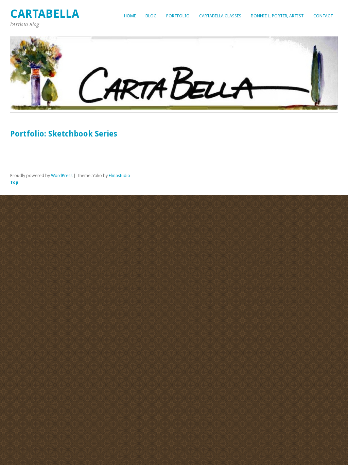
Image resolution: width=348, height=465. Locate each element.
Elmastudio (119, 175)
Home (130, 15)
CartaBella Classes (220, 15)
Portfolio (178, 15)
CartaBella (44, 13)
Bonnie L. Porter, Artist (277, 15)
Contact (323, 15)
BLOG (151, 15)
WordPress (61, 175)
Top (14, 182)
